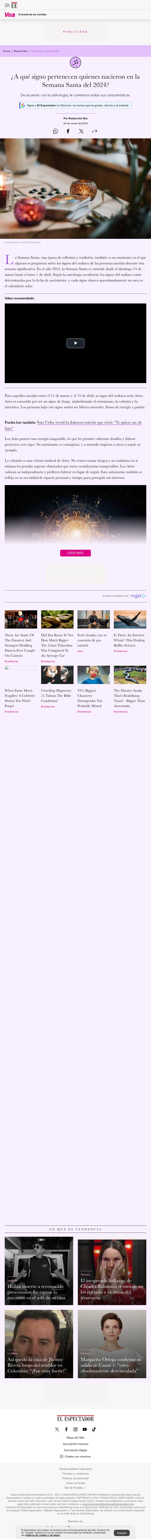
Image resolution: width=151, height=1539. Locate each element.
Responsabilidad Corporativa (75, 1469)
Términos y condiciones (75, 1473)
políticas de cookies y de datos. (42, 1535)
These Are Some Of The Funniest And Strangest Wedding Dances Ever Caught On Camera (20, 645)
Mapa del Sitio (75, 1437)
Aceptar (122, 1532)
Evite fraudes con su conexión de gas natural (92, 640)
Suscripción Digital (75, 1450)
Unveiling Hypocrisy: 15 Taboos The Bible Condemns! (56, 695)
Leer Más (75, 553)
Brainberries (11, 661)
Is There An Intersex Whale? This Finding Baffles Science (129, 640)
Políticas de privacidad (75, 1478)
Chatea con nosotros (78, 1456)
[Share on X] (81, 131)
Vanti (80, 650)
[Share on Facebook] (68, 131)
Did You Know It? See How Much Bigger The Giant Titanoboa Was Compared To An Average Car (57, 645)
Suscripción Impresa (75, 1443)
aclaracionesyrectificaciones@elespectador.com (108, 1504)
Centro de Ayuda (75, 1483)
